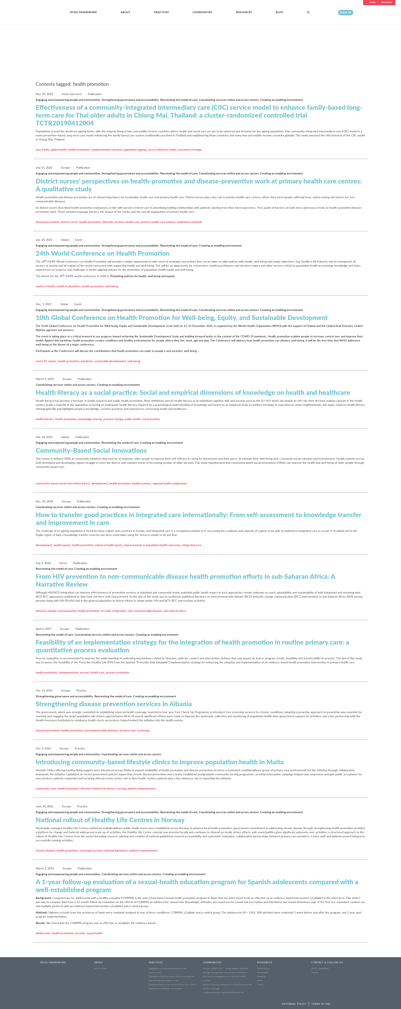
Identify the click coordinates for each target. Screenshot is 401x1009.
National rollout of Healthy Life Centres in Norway (110, 820)
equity (52, 361)
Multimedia (262, 972)
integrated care (191, 545)
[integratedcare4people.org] (41, 16)
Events (260, 984)
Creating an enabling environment (165, 988)
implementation (69, 672)
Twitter (372, 2)
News (259, 980)
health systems (141, 483)
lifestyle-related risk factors (98, 788)
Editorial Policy (294, 1004)
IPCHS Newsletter (320, 968)
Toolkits (261, 976)
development (99, 483)
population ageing (135, 149)
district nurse (69, 222)
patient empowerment (142, 788)
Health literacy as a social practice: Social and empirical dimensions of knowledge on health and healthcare (193, 392)
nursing (121, 788)
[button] (320, 12)
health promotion (79, 149)
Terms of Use (321, 1004)
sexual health (94, 933)
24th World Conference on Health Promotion (102, 253)
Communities (202, 12)
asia (38, 149)
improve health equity (108, 545)
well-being (111, 286)
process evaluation (117, 672)
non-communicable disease (145, 610)
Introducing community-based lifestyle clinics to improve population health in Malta (160, 762)
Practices (161, 12)
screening (143, 730)
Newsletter (386, 2)
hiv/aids (106, 610)
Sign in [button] (345, 12)
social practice (151, 419)
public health (133, 419)
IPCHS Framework (83, 12)
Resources (244, 12)
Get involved (100, 968)
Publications (263, 968)
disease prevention (48, 222)
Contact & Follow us (327, 962)
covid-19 (41, 361)
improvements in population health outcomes (152, 545)
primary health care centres (158, 222)
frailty (45, 149)
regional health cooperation (169, 483)
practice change (113, 419)
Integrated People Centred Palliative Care (223, 992)
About (125, 12)
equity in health (45, 286)
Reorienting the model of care (164, 980)
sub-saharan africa (174, 610)
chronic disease (45, 850)
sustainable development (110, 361)
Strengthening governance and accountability (171, 976)
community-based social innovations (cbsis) (63, 483)
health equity (62, 545)
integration (119, 610)
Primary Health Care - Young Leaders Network (225, 968)
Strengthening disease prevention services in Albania (114, 704)
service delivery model (162, 149)
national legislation (116, 850)
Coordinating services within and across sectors (172, 984)
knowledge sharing (90, 419)
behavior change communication (56, 610)
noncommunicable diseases (101, 730)
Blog (279, 12)
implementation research (107, 149)
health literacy (45, 419)
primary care (128, 730)
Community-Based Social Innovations (91, 450)
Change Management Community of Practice (225, 972)
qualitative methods (189, 222)
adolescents (43, 933)
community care (46, 788)
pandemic (87, 361)
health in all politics (69, 286)
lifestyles (108, 222)
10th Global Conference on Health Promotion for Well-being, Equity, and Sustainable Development (182, 317)
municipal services (91, 850)
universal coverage (190, 149)
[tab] (95, 12)
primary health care (127, 222)
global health (59, 149)
